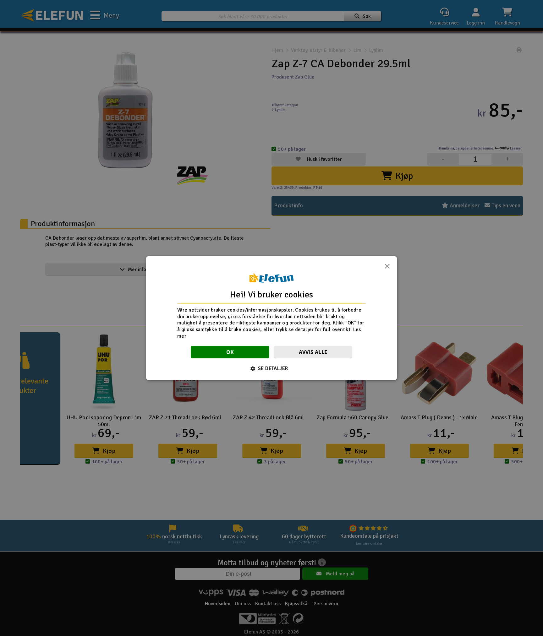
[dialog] (271, 318)
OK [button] (230, 352)
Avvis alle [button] (313, 352)
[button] (271, 368)
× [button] (387, 268)
